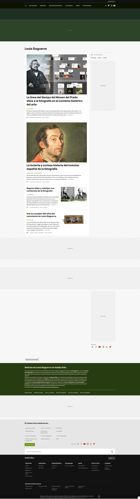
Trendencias (95, 465)
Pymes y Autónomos (108, 468)
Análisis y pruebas (38, 392)
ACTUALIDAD (33, 5)
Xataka (27, 465)
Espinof (53, 468)
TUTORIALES (69, 5)
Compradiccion (95, 470)
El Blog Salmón (108, 465)
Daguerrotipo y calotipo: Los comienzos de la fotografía (40, 189)
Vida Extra (41, 468)
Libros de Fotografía (61, 392)
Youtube (114, 6)
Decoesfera (94, 468)
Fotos (99, 57)
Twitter (92, 346)
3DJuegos (40, 465)
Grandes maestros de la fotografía (31, 439)
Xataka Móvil (28, 468)
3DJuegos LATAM (42, 486)
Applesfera (28, 470)
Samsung (93, 57)
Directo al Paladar (69, 465)
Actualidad (30, 108)
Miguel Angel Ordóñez (37, 232)
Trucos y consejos (49, 392)
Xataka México (29, 486)
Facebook (106, 6)
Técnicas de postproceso (44, 432)
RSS (106, 346)
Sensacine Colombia (54, 489)
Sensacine (54, 465)
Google (61, 371)
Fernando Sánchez (35, 117)
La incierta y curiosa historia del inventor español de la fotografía (53, 167)
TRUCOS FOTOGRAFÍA (55, 5)
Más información (82, 497)
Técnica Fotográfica (85, 392)
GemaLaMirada (34, 207)
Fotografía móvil (29, 431)
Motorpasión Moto (83, 468)
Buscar (112, 451)
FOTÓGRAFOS (87, 5)
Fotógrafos (30, 194)
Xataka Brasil (28, 488)
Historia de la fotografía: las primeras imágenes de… (46, 387)
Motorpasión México (81, 486)
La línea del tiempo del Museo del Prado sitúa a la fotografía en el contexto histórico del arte (55, 100)
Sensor (105, 57)
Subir (110, 458)
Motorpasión (81, 465)
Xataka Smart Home (28, 473)
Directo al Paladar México (69, 486)
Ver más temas (30, 444)
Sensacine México (56, 486)
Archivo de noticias (32, 359)
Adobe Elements (45, 439)
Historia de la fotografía (34, 173)
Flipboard (109, 6)
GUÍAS (78, 5)
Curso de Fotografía (73, 392)
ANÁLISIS (43, 5)
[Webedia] (111, 1)
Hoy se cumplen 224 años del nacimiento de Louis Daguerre (41, 215)
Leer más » (70, 115)
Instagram (112, 6)
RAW (57, 439)
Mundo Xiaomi (28, 476)
